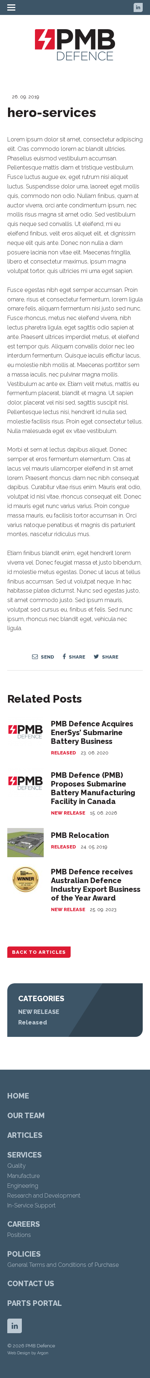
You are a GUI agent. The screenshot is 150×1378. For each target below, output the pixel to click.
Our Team (26, 1115)
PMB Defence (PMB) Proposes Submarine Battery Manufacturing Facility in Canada (93, 788)
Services (24, 1155)
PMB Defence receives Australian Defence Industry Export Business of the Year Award (96, 884)
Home (18, 1096)
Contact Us (30, 1283)
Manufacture (23, 1175)
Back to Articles (39, 952)
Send (47, 656)
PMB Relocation (80, 835)
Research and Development (43, 1195)
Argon (42, 1353)
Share (76, 656)
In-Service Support (31, 1205)
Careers (23, 1224)
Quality (16, 1165)
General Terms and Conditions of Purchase (63, 1264)
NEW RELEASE (68, 813)
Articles (25, 1135)
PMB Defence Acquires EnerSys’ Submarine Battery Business (92, 732)
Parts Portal (34, 1303)
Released (63, 753)
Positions (19, 1234)
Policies (24, 1254)
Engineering (22, 1185)
